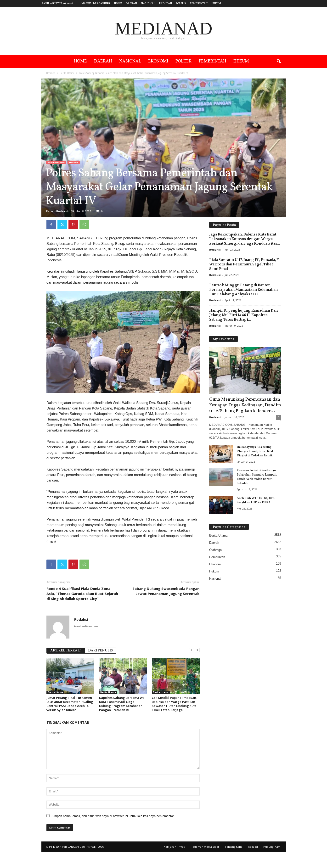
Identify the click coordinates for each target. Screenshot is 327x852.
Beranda (50, 73)
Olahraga (215, 550)
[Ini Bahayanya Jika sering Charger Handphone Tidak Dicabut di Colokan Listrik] (221, 454)
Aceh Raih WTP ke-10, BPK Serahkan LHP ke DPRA (256, 500)
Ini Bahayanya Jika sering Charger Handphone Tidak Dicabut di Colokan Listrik (255, 451)
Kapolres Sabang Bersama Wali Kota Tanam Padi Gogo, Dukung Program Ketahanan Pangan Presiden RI (123, 703)
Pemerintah (199, 3)
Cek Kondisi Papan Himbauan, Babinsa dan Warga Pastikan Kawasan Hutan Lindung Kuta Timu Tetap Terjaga (174, 703)
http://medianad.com (86, 626)
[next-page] (197, 650)
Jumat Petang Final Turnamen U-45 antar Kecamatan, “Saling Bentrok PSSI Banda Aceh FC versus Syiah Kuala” (69, 703)
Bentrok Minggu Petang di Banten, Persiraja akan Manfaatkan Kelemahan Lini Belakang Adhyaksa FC (243, 290)
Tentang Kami (233, 846)
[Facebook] (51, 224)
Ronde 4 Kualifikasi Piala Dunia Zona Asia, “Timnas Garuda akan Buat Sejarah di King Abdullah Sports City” (82, 593)
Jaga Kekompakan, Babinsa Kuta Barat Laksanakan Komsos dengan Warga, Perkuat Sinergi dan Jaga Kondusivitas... (244, 239)
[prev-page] (191, 650)
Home (118, 3)
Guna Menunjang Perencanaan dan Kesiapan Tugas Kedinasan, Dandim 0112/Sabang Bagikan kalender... (245, 405)
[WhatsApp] (84, 224)
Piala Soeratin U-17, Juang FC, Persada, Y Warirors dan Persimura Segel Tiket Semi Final (244, 264)
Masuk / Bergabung (95, 3)
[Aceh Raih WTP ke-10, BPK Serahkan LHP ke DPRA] (221, 505)
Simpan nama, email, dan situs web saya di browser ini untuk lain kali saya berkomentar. (113, 816)
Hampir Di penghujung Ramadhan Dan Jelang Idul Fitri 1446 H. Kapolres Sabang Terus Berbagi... (243, 315)
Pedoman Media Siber (205, 846)
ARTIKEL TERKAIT (65, 650)
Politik (181, 3)
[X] (62, 224)
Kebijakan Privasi (174, 846)
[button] (278, 61)
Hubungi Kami (272, 846)
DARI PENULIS (100, 650)
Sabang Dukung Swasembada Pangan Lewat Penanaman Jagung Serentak (165, 591)
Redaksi (62, 211)
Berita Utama (67, 73)
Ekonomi (165, 3)
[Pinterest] (73, 224)
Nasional (148, 3)
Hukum (216, 3)
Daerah (131, 3)
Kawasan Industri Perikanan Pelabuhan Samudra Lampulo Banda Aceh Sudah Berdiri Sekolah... (257, 477)
